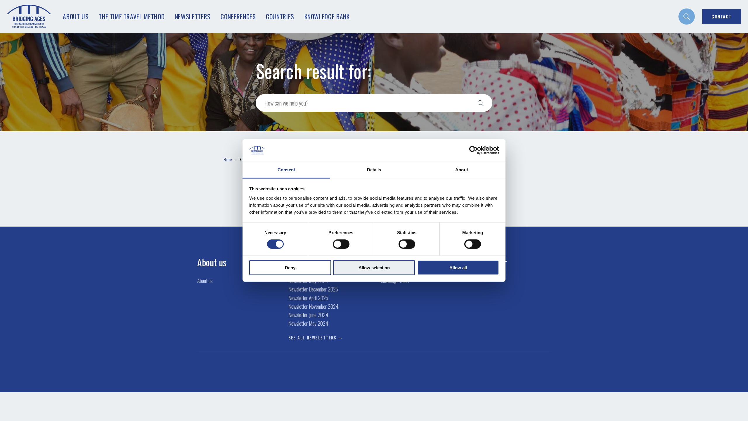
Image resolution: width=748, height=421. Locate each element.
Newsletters (193, 16)
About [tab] (461, 169)
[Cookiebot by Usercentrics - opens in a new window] (473, 150)
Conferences (238, 16)
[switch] (341, 244)
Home (228, 159)
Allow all (458, 267)
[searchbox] (362, 103)
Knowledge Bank (327, 16)
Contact (721, 16)
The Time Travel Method (132, 16)
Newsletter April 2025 (308, 298)
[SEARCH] (686, 16)
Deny (290, 267)
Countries (280, 16)
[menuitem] (686, 16)
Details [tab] (374, 169)
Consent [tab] (286, 169)
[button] (480, 103)
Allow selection (374, 267)
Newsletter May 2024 (308, 323)
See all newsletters (312, 338)
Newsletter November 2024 (313, 306)
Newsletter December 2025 (313, 289)
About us (76, 16)
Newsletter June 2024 (308, 315)
